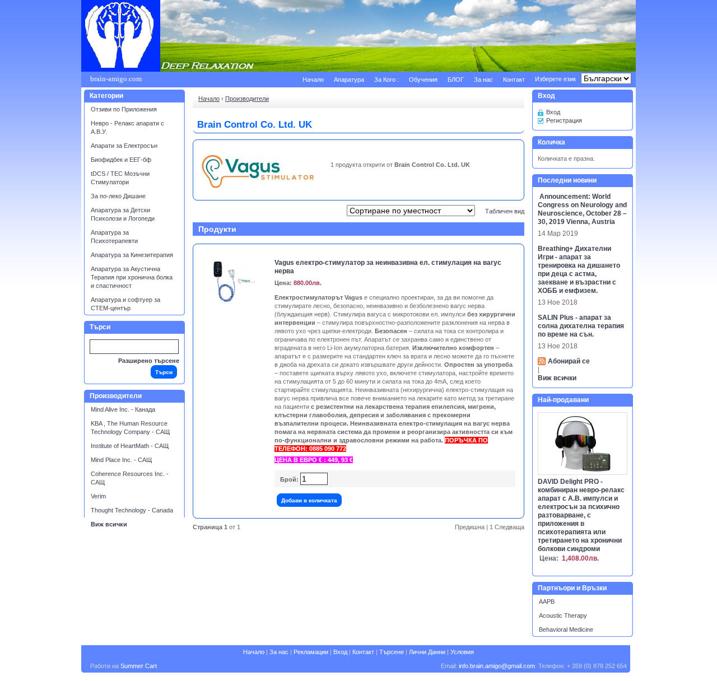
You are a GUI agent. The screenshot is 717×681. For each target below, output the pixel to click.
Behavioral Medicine (566, 629)
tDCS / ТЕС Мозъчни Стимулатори (120, 177)
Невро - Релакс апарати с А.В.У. (127, 127)
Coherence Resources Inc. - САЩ (130, 478)
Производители (247, 98)
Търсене (391, 652)
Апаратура (349, 79)
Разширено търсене (148, 360)
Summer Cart (138, 666)
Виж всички (109, 524)
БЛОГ (456, 79)
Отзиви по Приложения (124, 109)
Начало (313, 79)
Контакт (514, 79)
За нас (483, 79)
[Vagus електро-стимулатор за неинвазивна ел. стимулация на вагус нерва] (230, 301)
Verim (98, 496)
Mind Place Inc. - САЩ (121, 459)
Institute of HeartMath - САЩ (130, 445)
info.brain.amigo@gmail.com (497, 666)
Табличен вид (504, 211)
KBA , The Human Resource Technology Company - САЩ (130, 427)
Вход (553, 112)
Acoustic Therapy (563, 615)
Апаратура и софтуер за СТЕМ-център (125, 303)
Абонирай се (569, 361)
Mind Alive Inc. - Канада (123, 409)
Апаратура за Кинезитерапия (132, 254)
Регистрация (564, 120)
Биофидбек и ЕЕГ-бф (121, 159)
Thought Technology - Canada (132, 510)
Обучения (423, 79)
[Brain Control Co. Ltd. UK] (258, 186)
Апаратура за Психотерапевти (114, 236)
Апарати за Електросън (124, 145)
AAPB (547, 601)
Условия (462, 652)
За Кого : (386, 79)
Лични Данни (427, 652)
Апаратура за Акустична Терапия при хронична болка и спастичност (132, 277)
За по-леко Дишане (118, 196)
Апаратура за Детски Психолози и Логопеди (123, 214)
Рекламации (311, 652)
